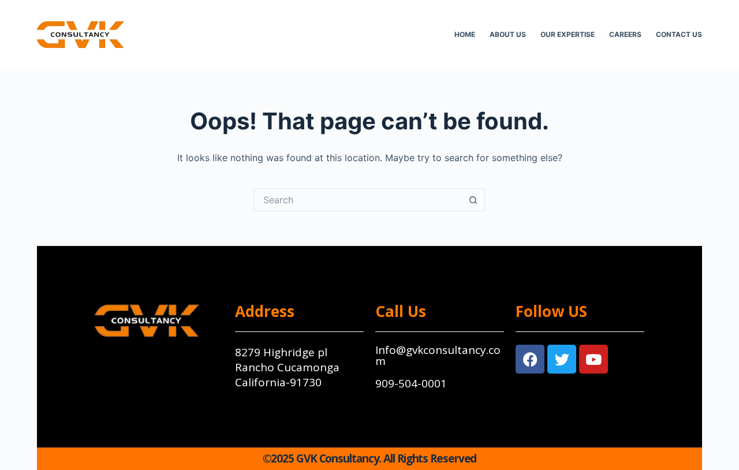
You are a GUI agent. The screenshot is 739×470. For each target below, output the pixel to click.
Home (464, 34)
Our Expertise (567, 34)
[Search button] (473, 199)
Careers (625, 34)
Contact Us (679, 34)
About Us (508, 34)
